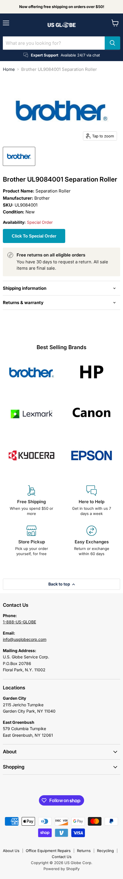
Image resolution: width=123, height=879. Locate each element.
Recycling (105, 850)
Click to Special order (34, 236)
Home (9, 69)
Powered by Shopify (61, 868)
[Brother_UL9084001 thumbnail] (19, 156)
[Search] (112, 43)
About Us (11, 850)
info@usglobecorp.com (24, 639)
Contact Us (62, 856)
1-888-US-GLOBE (19, 621)
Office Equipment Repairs (48, 850)
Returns (84, 850)
